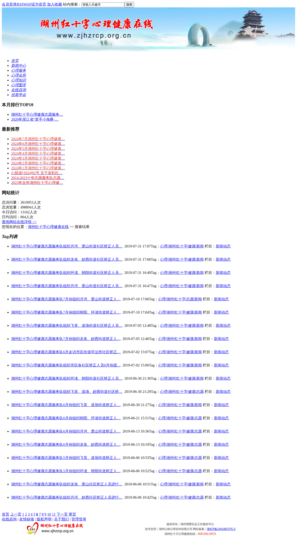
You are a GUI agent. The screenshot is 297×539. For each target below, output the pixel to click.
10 (49, 514)
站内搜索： (72, 4)
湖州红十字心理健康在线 (48, 227)
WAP (27, 4)
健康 (192, 246)
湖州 (172, 246)
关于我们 (61, 519)
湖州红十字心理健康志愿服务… (37, 114)
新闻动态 (223, 246)
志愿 (190, 299)
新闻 (200, 246)
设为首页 (38, 4)
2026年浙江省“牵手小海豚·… (34, 119)
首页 (5, 514)
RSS (20, 4)
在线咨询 (9, 519)
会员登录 (9, 4)
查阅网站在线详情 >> (19, 222)
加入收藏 (54, 4)
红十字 (181, 246)
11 (54, 514)
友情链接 (26, 519)
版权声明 (44, 519)
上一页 (15, 514)
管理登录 (78, 519)
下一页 (62, 514)
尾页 (72, 514)
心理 (164, 246)
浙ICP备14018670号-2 (221, 529)
